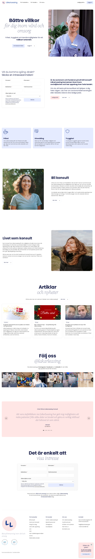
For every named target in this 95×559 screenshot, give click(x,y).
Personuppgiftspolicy (7, 552)
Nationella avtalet (34, 538)
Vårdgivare (49, 524)
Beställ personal (50, 522)
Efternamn (27, 80)
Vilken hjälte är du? (10, 93)
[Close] (91, 544)
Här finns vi (65, 526)
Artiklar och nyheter (68, 524)
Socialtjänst (49, 526)
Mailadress (8, 86)
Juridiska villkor (16, 552)
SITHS (31, 535)
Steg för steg (33, 524)
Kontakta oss (66, 529)
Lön (30, 529)
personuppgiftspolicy (10, 103)
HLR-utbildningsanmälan (36, 533)
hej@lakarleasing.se (84, 524)
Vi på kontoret (66, 522)
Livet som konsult (34, 522)
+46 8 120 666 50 (83, 526)
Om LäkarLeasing (67, 520)
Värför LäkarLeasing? (52, 520)
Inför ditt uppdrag (34, 526)
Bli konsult (32, 520)
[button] (24, 2)
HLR (30, 531)
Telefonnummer (28, 86)
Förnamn (8, 80)
